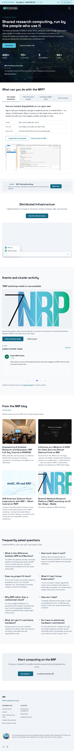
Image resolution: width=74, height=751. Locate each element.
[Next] (45, 381)
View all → (68, 347)
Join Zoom (67, 2)
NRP (3, 697)
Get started (9, 45)
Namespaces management (24, 710)
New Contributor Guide (9, 723)
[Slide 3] (40, 380)
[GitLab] (7, 747)
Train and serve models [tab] (28, 98)
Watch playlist (32, 339)
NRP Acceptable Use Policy (10, 700)
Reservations (24, 714)
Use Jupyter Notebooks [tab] (11, 98)
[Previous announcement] (5, 186)
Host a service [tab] (63, 98)
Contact (4, 712)
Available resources (26, 717)
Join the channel (28, 385)
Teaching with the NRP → (39, 138)
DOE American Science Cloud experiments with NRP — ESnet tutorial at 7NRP (17, 501)
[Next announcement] (63, 186)
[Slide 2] (37, 380)
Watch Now (56, 186)
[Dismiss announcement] (68, 186)
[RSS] (3, 747)
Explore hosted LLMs (27, 45)
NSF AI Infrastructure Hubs (8, 716)
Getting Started (6, 709)
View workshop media (13, 339)
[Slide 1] (33, 380)
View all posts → (7, 410)
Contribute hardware (44, 674)
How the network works (37, 216)
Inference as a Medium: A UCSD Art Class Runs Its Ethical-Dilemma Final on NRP (54, 450)
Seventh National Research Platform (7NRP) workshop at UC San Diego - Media (54, 501)
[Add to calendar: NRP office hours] (58, 2)
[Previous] (29, 381)
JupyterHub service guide (17, 138)
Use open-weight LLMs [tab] (46, 98)
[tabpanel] (37, 138)
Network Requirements (9, 720)
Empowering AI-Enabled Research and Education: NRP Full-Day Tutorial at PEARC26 (17, 450)
